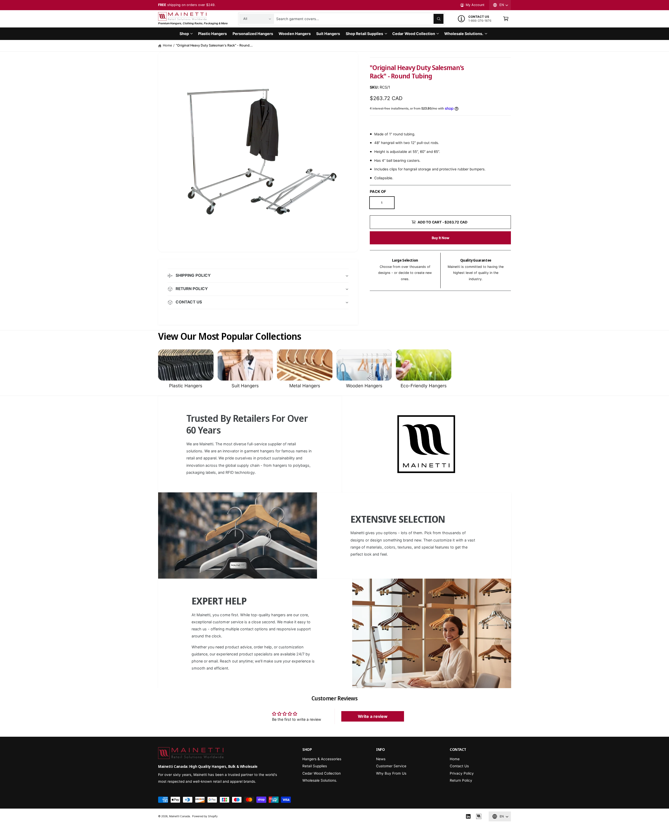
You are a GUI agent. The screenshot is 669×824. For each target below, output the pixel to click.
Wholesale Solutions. (463, 33)
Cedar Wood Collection (413, 33)
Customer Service (391, 766)
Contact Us (459, 766)
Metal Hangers (304, 385)
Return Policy (461, 780)
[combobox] (360, 19)
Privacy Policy (462, 773)
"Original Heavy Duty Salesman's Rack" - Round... (214, 45)
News (380, 759)
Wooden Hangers (364, 385)
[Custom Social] (479, 816)
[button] (506, 19)
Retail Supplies (314, 766)
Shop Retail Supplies (364, 33)
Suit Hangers (245, 385)
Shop (184, 33)
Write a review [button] (373, 716)
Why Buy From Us (391, 773)
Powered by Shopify (205, 816)
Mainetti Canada (179, 816)
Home (167, 45)
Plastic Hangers (185, 385)
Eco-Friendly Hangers (424, 385)
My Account (475, 5)
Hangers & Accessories (321, 759)
